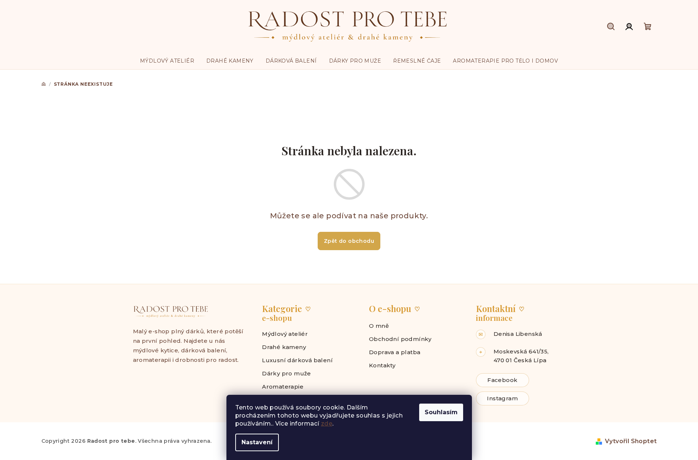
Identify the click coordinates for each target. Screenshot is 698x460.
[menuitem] (167, 60)
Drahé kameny (284, 347)
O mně (379, 325)
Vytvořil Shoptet (631, 441)
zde (326, 423)
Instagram (502, 398)
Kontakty (382, 365)
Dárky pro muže (286, 373)
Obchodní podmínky (400, 338)
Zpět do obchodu (349, 241)
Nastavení (257, 442)
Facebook (502, 379)
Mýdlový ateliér (285, 333)
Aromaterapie (282, 386)
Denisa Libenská (518, 333)
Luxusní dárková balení (297, 360)
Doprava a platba (394, 352)
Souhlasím (441, 412)
